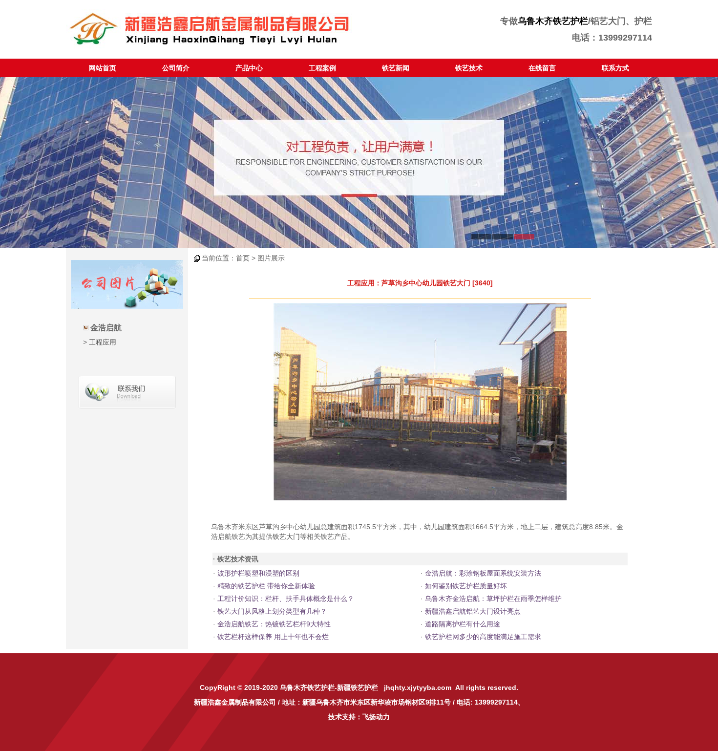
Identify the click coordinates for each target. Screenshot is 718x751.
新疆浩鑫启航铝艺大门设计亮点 (473, 611)
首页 (243, 258)
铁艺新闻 (395, 68)
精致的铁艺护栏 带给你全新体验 (266, 586)
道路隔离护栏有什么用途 (462, 624)
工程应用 (102, 342)
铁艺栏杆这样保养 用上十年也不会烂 (273, 637)
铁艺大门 (286, 536)
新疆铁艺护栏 (357, 687)
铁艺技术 (469, 68)
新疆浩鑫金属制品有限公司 (235, 702)
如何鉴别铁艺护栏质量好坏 (466, 586)
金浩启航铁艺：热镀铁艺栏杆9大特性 (274, 624)
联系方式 (615, 68)
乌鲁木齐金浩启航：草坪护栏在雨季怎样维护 (493, 598)
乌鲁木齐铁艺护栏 (553, 21)
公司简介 (176, 68)
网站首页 (102, 68)
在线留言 (542, 68)
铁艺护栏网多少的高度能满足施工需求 (483, 637)
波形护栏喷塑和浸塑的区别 (258, 573)
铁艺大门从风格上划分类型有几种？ (272, 611)
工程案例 (322, 68)
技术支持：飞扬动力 (359, 717)
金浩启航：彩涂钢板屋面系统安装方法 (483, 573)
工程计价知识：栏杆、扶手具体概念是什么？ (285, 598)
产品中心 (249, 68)
